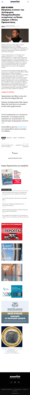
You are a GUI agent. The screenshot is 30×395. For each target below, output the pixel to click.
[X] (18, 382)
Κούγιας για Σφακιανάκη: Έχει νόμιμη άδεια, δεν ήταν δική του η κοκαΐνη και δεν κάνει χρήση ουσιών (14, 104)
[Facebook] (11, 382)
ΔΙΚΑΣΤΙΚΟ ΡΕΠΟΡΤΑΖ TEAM (15, 158)
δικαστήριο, (15, 56)
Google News (22, 127)
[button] (2, 2)
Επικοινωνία (25, 389)
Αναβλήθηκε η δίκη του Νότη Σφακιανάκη (22, 146)
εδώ (2, 123)
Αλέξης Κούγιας (9, 137)
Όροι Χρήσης (15, 390)
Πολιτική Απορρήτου (17, 389)
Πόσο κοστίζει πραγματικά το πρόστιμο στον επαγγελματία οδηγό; (14, 199)
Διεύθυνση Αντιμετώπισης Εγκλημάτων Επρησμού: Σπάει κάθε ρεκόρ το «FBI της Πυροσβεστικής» (15, 210)
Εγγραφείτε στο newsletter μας (7, 389)
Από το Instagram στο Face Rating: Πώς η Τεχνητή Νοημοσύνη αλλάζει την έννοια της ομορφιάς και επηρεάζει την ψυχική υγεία (15, 216)
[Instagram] (15, 382)
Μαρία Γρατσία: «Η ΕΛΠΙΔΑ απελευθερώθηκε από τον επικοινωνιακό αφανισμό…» (13, 204)
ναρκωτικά (15, 137)
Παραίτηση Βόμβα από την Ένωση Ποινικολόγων (7, 146)
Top (6, 7)
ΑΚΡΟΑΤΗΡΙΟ (11, 7)
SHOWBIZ (3, 7)
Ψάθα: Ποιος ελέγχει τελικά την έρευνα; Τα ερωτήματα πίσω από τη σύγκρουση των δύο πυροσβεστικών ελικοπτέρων (14, 193)
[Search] (28, 2)
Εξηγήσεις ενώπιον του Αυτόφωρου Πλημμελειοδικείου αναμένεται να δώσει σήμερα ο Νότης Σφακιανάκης (12, 16)
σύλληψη (3, 139)
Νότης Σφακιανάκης (21, 137)
